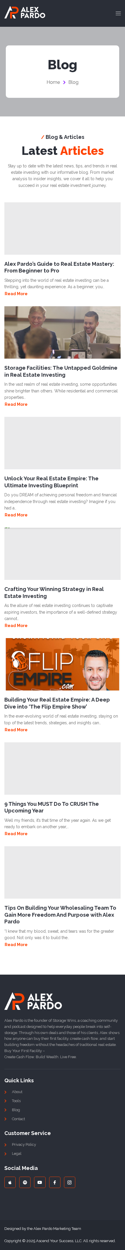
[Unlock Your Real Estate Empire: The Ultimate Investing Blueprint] (62, 443)
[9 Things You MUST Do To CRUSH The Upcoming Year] (62, 768)
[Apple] (10, 1182)
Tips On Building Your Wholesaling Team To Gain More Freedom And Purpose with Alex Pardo (60, 915)
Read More (16, 293)
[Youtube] (39, 1182)
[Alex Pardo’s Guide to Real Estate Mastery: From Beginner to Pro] (62, 228)
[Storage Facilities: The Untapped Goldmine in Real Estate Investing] (62, 332)
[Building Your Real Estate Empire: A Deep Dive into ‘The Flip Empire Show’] (62, 664)
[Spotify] (25, 1182)
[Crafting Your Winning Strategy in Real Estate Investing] (62, 553)
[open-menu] (117, 13)
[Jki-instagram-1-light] (69, 1182)
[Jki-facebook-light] (54, 1182)
